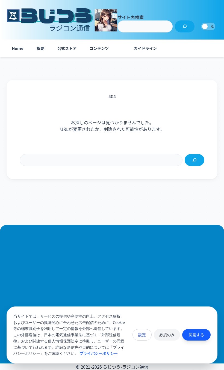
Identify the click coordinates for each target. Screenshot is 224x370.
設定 (142, 334)
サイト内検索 (130, 17)
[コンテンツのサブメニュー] (120, 48)
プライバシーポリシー (98, 353)
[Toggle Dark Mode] (208, 26)
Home (17, 48)
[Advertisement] (112, 292)
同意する (196, 334)
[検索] (184, 26)
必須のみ (167, 334)
